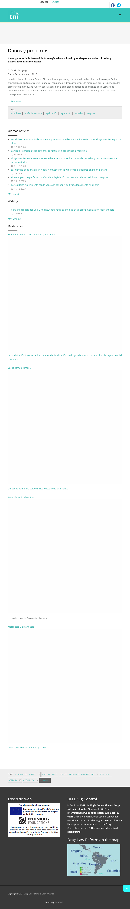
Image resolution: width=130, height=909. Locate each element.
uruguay (90, 113)
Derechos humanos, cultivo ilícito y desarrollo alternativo (38, 488)
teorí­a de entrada (33, 113)
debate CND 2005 (69, 774)
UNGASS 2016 (89, 774)
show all (45, 780)
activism (15, 780)
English (55, 1)
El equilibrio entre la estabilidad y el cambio (31, 234)
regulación (65, 113)
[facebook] (112, 5)
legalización (51, 113)
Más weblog (14, 218)
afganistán (30, 780)
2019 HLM (106, 774)
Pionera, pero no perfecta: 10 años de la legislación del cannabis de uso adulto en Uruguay (59, 177)
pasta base (15, 113)
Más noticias (14, 194)
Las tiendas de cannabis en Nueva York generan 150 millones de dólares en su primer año (59, 169)
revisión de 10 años (27, 774)
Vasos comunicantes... (19, 367)
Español (44, 1)
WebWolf (59, 902)
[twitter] (119, 5)
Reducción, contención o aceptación (27, 747)
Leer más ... (17, 101)
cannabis (78, 113)
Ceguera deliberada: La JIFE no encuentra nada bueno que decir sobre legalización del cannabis (62, 209)
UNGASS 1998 (49, 774)
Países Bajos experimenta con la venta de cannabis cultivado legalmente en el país (55, 184)
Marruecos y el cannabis (21, 626)
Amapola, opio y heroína (27, 558)
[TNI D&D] (14, 15)
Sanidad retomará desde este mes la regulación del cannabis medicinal (49, 150)
